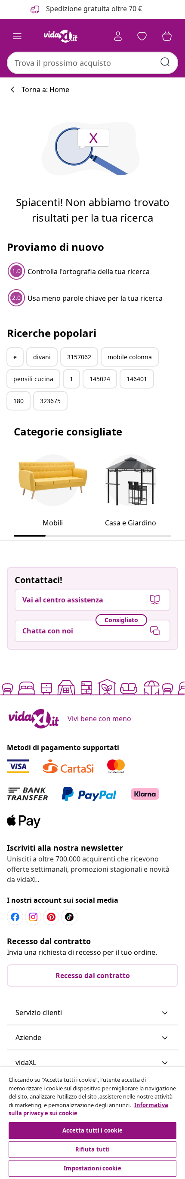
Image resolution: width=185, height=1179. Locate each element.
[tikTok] (69, 917)
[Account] (118, 36)
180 (18, 401)
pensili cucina (33, 379)
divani (42, 357)
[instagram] (33, 917)
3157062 (79, 357)
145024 (99, 379)
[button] (92, 1012)
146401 (136, 379)
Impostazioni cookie (92, 1168)
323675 (50, 401)
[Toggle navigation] (17, 36)
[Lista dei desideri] (142, 36)
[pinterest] (51, 917)
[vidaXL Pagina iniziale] (60, 36)
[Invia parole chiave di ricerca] (165, 62)
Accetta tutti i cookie (92, 1130)
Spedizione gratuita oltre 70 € (93, 8)
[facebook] (15, 917)
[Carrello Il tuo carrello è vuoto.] (167, 36)
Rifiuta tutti (92, 1149)
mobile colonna (130, 357)
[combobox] (92, 63)
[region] (92, 1123)
